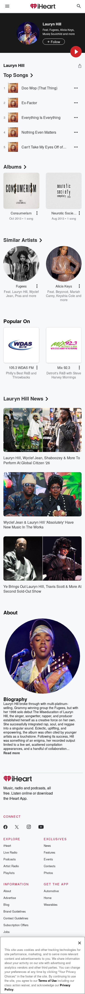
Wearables (51, 904)
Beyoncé (62, 291)
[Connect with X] (17, 826)
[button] (76, 51)
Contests (50, 866)
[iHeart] (42, 6)
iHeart (7, 845)
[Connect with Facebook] (5, 826)
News (47, 845)
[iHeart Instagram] (29, 826)
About (7, 891)
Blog (6, 904)
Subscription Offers (16, 925)
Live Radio (10, 852)
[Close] (80, 943)
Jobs (6, 932)
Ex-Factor (29, 102)
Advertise (9, 898)
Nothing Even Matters (39, 132)
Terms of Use (47, 980)
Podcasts (9, 859)
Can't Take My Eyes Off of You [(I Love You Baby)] (44, 147)
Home (47, 898)
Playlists (9, 873)
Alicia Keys (67, 30)
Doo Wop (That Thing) (39, 88)
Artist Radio (11, 866)
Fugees (54, 30)
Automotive (51, 891)
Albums (12, 166)
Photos (48, 873)
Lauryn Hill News (23, 398)
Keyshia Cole (65, 295)
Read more (11, 753)
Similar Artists (20, 239)
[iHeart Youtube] (41, 826)
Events (48, 859)
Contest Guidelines (15, 918)
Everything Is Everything (41, 117)
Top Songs (15, 75)
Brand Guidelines (14, 911)
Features (49, 852)
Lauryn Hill (19, 291)
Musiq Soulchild (52, 34)
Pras (18, 295)
